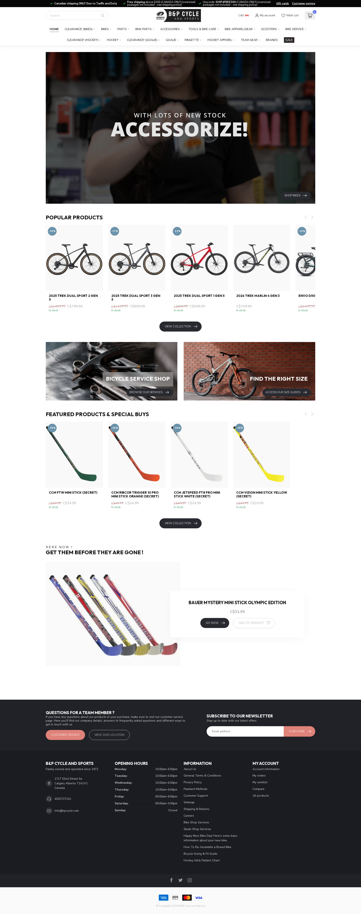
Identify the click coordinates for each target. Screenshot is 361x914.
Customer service (303, 3)
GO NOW (212, 623)
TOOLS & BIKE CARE (202, 29)
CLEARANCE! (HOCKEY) (82, 40)
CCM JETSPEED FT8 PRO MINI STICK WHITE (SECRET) (197, 494)
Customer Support (196, 796)
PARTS (122, 29)
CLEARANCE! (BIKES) (79, 29)
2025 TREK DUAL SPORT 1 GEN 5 (199, 296)
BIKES (105, 29)
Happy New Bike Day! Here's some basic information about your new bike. (211, 838)
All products (261, 796)
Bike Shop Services (196, 822)
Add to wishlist (251, 623)
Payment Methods (195, 789)
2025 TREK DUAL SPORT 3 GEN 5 (135, 297)
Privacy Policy (193, 782)
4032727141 (63, 799)
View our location (109, 735)
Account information (266, 769)
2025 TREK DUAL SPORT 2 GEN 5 (73, 297)
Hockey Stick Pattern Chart (202, 860)
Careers (189, 816)
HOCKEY (112, 40)
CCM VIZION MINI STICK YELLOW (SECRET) (261, 494)
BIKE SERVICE (294, 29)
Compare (258, 789)
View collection (178, 326)
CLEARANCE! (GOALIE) (142, 40)
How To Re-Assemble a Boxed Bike (207, 847)
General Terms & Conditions (202, 776)
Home (54, 29)
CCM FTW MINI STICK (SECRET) (73, 493)
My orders (259, 776)
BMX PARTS (143, 29)
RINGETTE (192, 40)
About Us (190, 769)
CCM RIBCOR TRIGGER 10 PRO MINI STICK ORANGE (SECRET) (135, 494)
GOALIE (171, 40)
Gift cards (282, 3)
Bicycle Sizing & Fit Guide (200, 854)
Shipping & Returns (196, 809)
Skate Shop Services (197, 829)
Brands (272, 40)
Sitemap (189, 802)
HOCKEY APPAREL (219, 40)
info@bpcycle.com (67, 811)
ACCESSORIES (170, 29)
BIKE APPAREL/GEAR (239, 29)
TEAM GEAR (249, 40)
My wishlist (260, 782)
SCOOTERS (269, 29)
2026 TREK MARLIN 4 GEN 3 (258, 296)
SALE (289, 40)
